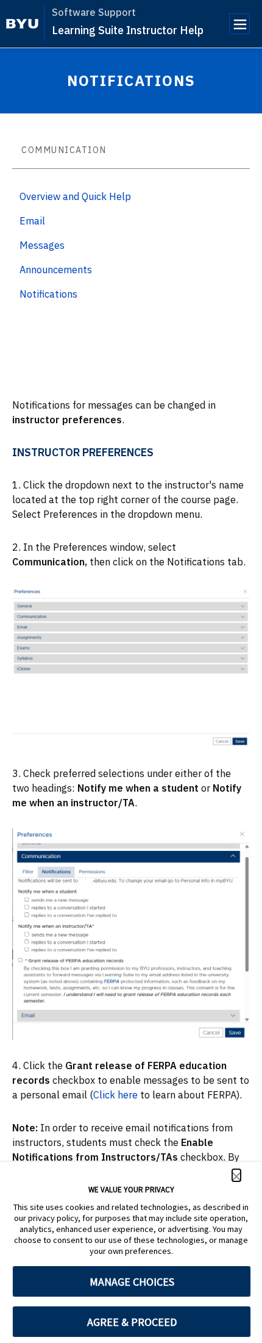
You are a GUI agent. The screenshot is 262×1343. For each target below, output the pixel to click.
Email (32, 221)
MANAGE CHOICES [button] (132, 1282)
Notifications (48, 294)
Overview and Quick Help (75, 196)
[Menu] (239, 23)
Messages (42, 245)
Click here (115, 1095)
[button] (236, 1175)
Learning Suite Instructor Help (128, 30)
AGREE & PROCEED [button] (132, 1322)
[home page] (22, 24)
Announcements (55, 269)
